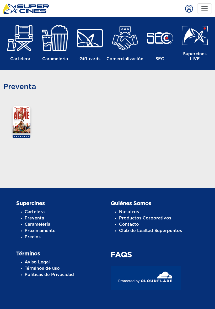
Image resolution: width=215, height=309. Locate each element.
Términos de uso (42, 268)
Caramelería (37, 224)
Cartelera (35, 212)
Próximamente (40, 231)
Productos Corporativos (145, 218)
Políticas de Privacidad (49, 275)
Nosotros (129, 212)
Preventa (34, 218)
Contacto (129, 224)
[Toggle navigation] (204, 8)
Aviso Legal (37, 262)
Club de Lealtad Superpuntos (150, 231)
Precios (33, 237)
